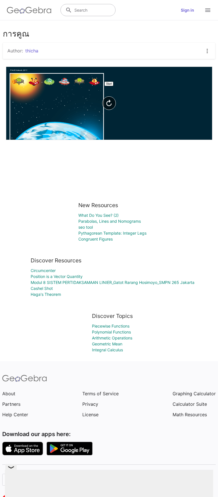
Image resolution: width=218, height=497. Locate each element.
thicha (31, 51)
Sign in (187, 10)
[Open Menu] (207, 10)
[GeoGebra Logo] (29, 10)
